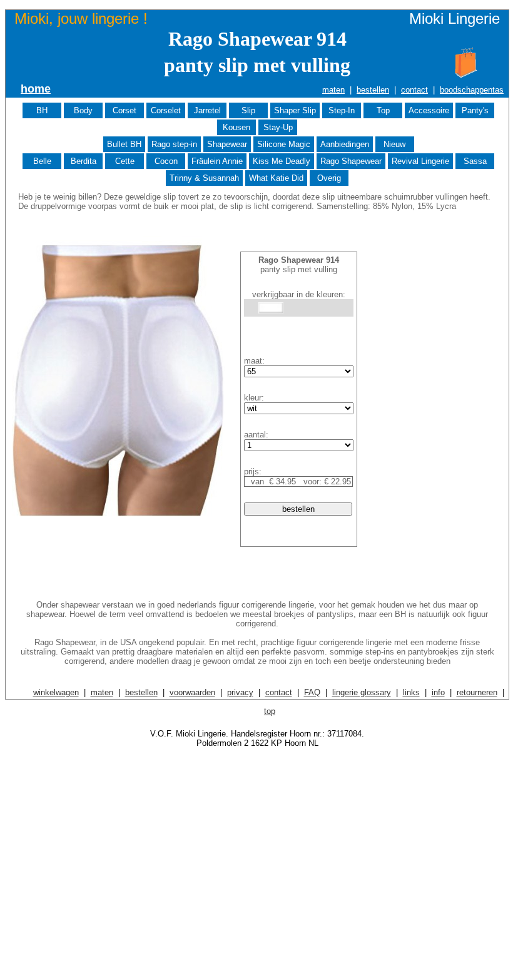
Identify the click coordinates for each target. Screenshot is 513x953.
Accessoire (429, 110)
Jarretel (207, 110)
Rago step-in (174, 144)
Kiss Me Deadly (281, 161)
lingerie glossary (361, 692)
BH (42, 110)
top (269, 711)
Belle (42, 161)
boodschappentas (472, 89)
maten (333, 89)
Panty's (475, 110)
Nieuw (394, 144)
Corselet (166, 110)
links (411, 692)
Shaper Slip (295, 110)
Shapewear (227, 144)
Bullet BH (124, 144)
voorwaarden (192, 692)
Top (383, 110)
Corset (124, 110)
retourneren (477, 692)
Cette (125, 161)
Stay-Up (278, 127)
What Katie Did (276, 178)
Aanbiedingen (344, 144)
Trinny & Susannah (204, 178)
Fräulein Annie (217, 161)
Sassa (475, 161)
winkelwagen (56, 692)
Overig (329, 178)
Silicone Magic (283, 144)
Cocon (166, 161)
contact (414, 89)
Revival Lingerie (420, 161)
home (36, 89)
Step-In (341, 110)
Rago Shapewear (351, 161)
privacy (240, 692)
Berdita (83, 161)
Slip (248, 110)
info (438, 692)
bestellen (373, 89)
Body (83, 110)
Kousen (236, 127)
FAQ (312, 692)
